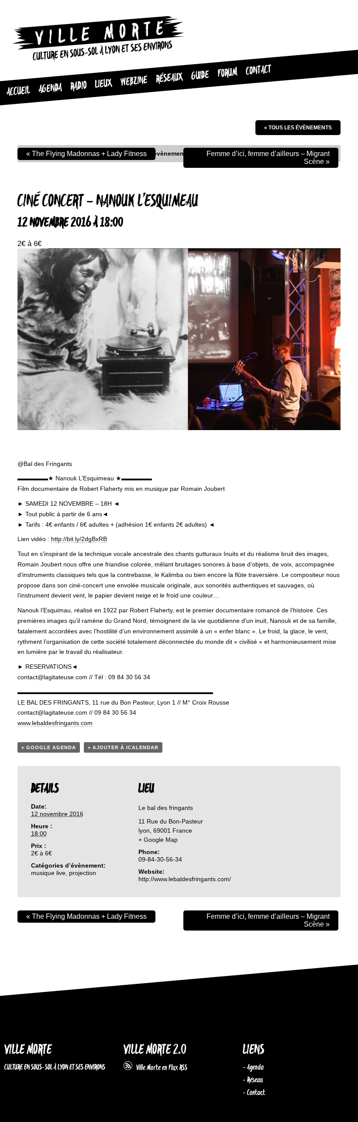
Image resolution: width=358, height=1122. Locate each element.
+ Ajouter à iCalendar (123, 747)
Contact (258, 70)
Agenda (50, 89)
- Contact (254, 1093)
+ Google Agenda (48, 747)
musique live (48, 872)
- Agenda (253, 1067)
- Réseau (253, 1080)
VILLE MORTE (28, 1050)
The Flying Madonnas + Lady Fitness (86, 153)
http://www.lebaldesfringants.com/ (184, 878)
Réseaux (169, 78)
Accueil (18, 91)
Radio (78, 86)
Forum (227, 73)
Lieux (103, 83)
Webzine (134, 81)
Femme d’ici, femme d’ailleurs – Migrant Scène (268, 157)
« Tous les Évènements (298, 128)
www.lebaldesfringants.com (55, 722)
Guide (200, 75)
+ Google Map (158, 839)
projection (82, 872)
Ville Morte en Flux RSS (159, 1068)
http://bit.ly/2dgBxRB (79, 538)
